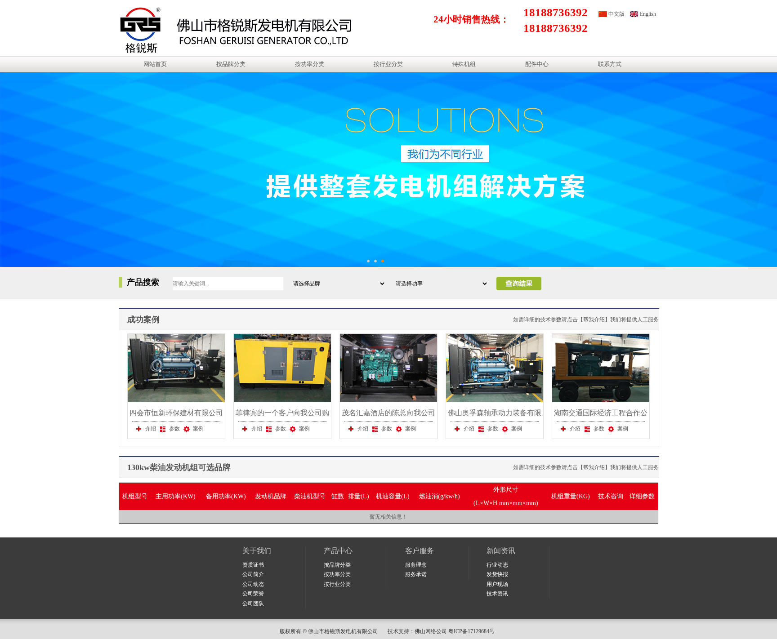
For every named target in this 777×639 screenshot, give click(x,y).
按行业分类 (388, 64)
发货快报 (497, 574)
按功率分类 (309, 64)
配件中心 (537, 64)
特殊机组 (464, 64)
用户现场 (497, 584)
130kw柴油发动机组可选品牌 (179, 467)
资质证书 (253, 565)
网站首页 (155, 64)
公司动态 (253, 584)
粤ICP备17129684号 (472, 631)
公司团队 (253, 603)
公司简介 (253, 574)
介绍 (150, 429)
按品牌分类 (231, 64)
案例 (198, 429)
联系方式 (609, 64)
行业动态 (497, 565)
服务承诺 (416, 574)
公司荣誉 (253, 593)
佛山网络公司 (431, 631)
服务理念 (416, 565)
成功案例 (143, 319)
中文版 (616, 14)
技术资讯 (497, 593)
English (648, 14)
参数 (174, 429)
